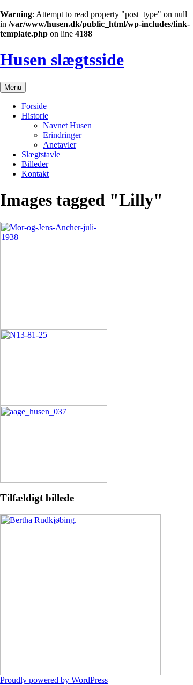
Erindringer (62, 135)
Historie (34, 115)
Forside (34, 106)
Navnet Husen (67, 125)
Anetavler (59, 144)
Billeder (34, 164)
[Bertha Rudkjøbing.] (80, 672)
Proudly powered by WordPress (54, 679)
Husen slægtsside (62, 59)
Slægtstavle (40, 154)
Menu (12, 87)
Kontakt (35, 173)
